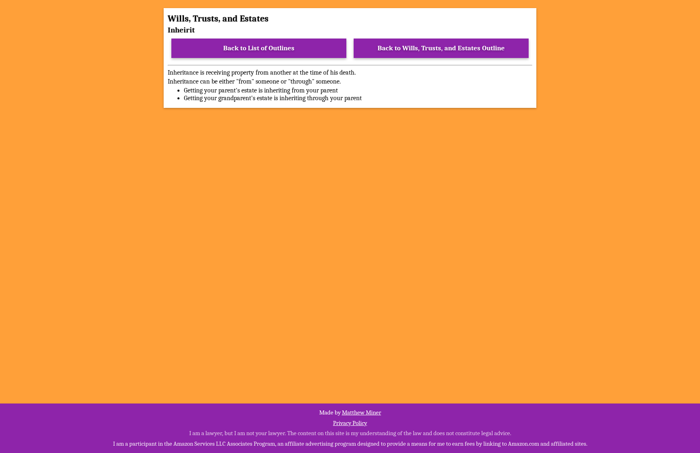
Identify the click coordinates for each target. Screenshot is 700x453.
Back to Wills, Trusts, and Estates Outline (441, 48)
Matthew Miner (361, 412)
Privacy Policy (350, 423)
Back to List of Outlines (259, 48)
